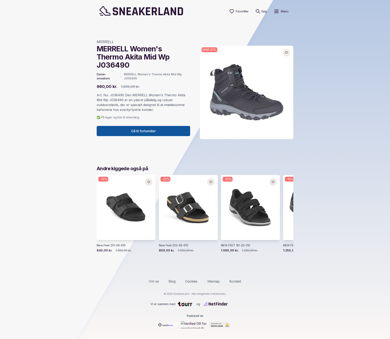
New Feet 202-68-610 (173, 245)
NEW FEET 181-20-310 (235, 245)
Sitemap (213, 281)
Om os (154, 281)
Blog (172, 281)
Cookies (191, 281)
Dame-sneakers (103, 76)
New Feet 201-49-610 (111, 245)
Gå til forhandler (143, 131)
